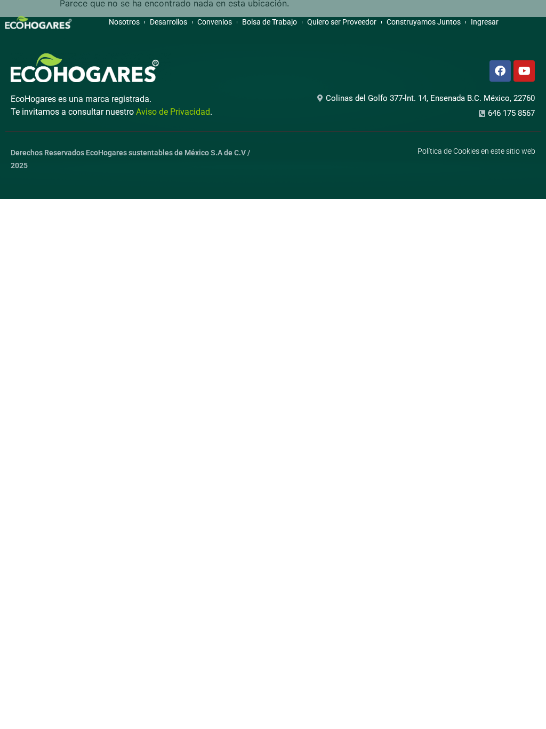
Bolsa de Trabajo (269, 22)
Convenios (214, 22)
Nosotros (124, 22)
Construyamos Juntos (424, 22)
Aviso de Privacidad (173, 112)
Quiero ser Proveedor (341, 22)
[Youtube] (524, 71)
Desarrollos (168, 22)
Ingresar (485, 22)
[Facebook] (500, 71)
